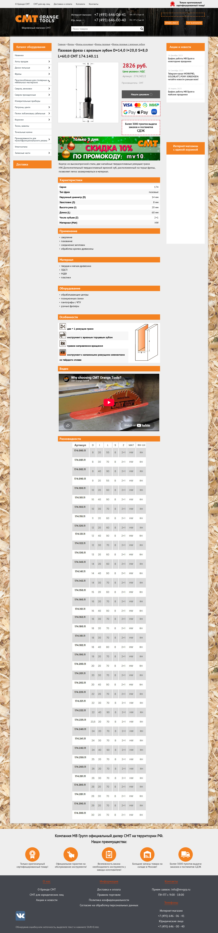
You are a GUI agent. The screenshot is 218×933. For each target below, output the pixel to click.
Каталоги (80, 4)
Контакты (93, 4)
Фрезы (71, 44)
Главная (62, 44)
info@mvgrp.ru (180, 889)
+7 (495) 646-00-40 (110, 20)
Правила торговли (108, 895)
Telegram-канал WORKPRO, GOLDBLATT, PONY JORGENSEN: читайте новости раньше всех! (183, 76)
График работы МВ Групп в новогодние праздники (181, 60)
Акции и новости (180, 47)
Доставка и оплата (63, 4)
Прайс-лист (171, 23)
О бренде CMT (22, 4)
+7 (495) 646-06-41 (110, 14)
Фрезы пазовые (102, 44)
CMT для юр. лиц (42, 4)
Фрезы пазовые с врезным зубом (128, 44)
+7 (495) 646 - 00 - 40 (171, 926)
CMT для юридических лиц (47, 895)
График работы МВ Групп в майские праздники (181, 93)
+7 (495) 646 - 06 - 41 (171, 916)
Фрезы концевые (84, 44)
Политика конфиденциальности (109, 900)
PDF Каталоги (194, 23)
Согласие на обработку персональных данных (109, 905)
